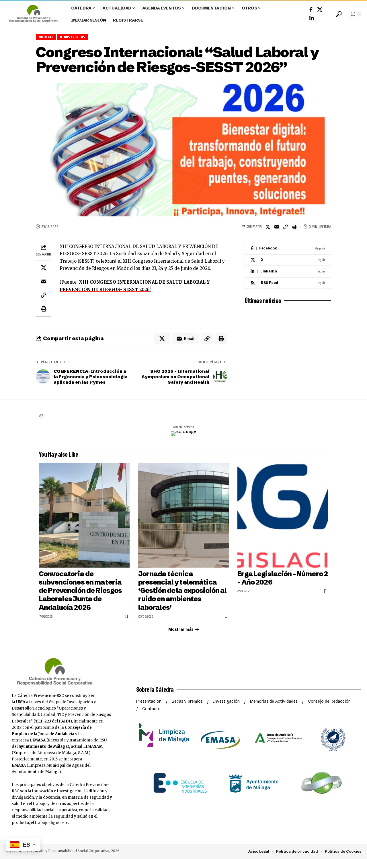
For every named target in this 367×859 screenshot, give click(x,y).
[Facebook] (311, 9)
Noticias (46, 37)
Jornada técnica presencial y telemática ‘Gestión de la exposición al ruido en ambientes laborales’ (182, 591)
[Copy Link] (286, 226)
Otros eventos (72, 37)
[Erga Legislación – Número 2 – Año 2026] (282, 515)
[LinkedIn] (311, 18)
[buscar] (338, 14)
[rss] (288, 283)
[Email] (277, 226)
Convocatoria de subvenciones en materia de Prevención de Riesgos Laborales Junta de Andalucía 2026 (80, 591)
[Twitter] (320, 9)
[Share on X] (268, 226)
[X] (288, 260)
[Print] (294, 226)
